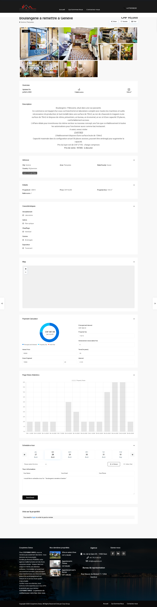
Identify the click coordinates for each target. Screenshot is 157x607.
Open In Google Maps (30, 173)
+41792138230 (131, 8)
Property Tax (82, 332)
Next (132, 454)
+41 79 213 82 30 (95, 558)
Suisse (109, 165)
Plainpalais (30, 22)
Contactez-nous (93, 9)
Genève (23, 22)
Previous (24, 454)
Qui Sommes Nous (75, 9)
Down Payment (27, 358)
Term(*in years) (83, 349)
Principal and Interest (85, 325)
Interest (81, 358)
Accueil (62, 9)
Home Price (26, 349)
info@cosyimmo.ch (95, 561)
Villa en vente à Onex (69, 552)
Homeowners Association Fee (88, 341)
